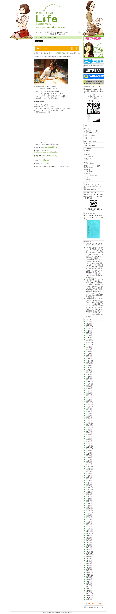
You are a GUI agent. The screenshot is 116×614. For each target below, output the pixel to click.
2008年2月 (89, 569)
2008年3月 (89, 567)
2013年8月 (89, 452)
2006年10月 (89, 597)
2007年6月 (89, 583)
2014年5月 (89, 436)
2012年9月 (89, 472)
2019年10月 (89, 328)
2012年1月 (89, 486)
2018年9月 (89, 346)
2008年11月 (89, 553)
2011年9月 (89, 493)
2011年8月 (89, 495)
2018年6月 (89, 350)
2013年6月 (89, 456)
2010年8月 (89, 516)
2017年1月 (89, 380)
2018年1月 (89, 358)
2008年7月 (89, 560)
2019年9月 (89, 330)
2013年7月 (89, 454)
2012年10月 (89, 470)
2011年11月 (89, 489)
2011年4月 (89, 502)
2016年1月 (89, 401)
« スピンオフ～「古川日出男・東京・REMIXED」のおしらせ (53, 32)
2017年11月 (89, 362)
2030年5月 (89, 321)
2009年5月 (89, 542)
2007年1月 (89, 592)
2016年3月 (89, 397)
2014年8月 (89, 431)
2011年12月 (89, 487)
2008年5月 (89, 564)
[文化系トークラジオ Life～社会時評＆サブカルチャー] (58, 14)
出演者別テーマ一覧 (92, 133)
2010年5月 (89, 521)
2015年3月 (89, 419)
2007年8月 (89, 579)
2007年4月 (89, 587)
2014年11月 (89, 426)
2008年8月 (89, 558)
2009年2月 (89, 548)
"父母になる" (46, 160)
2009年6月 (89, 541)
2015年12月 (89, 403)
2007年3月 (89, 588)
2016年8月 (89, 388)
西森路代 (88, 155)
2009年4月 (89, 544)
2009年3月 (89, 546)
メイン (75, 32)
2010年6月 (89, 519)
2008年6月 (89, 562)
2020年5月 (89, 323)
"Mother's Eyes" (51, 155)
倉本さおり (89, 162)
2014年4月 (89, 438)
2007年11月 (89, 574)
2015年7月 (89, 412)
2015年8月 (89, 410)
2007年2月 (89, 590)
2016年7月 (89, 390)
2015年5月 (89, 415)
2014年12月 (89, 424)
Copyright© (46, 612)
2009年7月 (89, 539)
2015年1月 (89, 422)
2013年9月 (89, 450)
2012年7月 (89, 475)
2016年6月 (89, 392)
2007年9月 (89, 578)
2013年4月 (89, 459)
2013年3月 (89, 461)
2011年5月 (89, 500)
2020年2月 (89, 325)
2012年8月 (89, 473)
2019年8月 (89, 332)
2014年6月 (89, 435)
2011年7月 (89, 496)
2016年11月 (89, 383)
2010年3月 (89, 525)
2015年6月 (89, 413)
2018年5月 (89, 351)
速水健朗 (87, 151)
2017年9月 (89, 365)
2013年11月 (89, 447)
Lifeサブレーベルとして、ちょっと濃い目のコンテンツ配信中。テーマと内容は (93, 187)
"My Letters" (46, 150)
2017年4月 (89, 374)
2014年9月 (89, 429)
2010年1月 (89, 528)
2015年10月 (89, 406)
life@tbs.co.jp (88, 138)
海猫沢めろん (88, 159)
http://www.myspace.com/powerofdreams (47, 157)
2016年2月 (89, 399)
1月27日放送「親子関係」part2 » (66, 33)
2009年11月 (89, 532)
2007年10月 (89, 576)
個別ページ (52, 53)
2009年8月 (89, 537)
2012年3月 (89, 482)
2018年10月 (89, 344)
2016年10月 (89, 385)
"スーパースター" (45, 163)
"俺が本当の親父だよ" (51, 147)
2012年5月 (89, 479)
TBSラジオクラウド (63, 53)
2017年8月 (89, 367)
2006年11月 (89, 595)
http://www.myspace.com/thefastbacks (46, 152)
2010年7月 (89, 518)
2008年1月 (89, 571)
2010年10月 (89, 512)
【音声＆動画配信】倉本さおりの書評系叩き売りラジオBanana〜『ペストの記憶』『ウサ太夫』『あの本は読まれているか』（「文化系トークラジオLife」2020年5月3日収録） (94, 253)
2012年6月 (89, 477)
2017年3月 (89, 376)
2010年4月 (89, 523)
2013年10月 (89, 449)
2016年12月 (89, 381)
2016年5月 (89, 394)
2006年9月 (89, 599)
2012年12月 (89, 466)
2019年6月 (89, 334)
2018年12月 (89, 341)
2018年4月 (89, 353)
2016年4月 (89, 396)
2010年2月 (89, 526)
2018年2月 (89, 357)
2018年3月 (89, 355)
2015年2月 (89, 420)
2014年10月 (89, 427)
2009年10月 (89, 534)
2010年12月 (89, 509)
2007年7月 (89, 581)
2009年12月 (89, 530)
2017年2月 (89, 378)
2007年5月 (89, 585)
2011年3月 (89, 503)
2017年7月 (89, 369)
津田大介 (93, 175)
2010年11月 (89, 510)
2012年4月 (89, 480)
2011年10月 (89, 491)
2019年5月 (89, 335)
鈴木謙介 (90, 144)
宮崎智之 (88, 170)
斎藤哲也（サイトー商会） (93, 166)
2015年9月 (89, 408)
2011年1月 (89, 507)
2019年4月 (89, 337)
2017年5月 (89, 373)
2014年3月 (89, 440)
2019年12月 (89, 327)
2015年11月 (89, 404)
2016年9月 (89, 387)
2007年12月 (89, 572)
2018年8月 (89, 348)
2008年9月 (89, 557)
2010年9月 (89, 514)
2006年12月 (89, 594)
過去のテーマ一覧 (92, 131)
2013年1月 (89, 465)
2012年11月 (89, 468)
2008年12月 (89, 551)
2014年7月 (89, 433)
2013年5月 (89, 457)
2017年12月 (89, 360)
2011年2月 (89, 505)
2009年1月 (89, 549)
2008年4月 (89, 565)
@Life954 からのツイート (91, 86)
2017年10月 (89, 364)
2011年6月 (89, 498)
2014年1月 (89, 443)
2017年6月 (89, 371)
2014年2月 (89, 442)
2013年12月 (89, 445)
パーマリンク (66, 166)
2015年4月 (89, 417)
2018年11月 (89, 343)
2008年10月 (89, 555)
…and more (87, 179)
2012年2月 (89, 484)
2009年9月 (89, 535)
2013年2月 (89, 463)
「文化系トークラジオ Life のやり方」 (94, 97)
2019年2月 (89, 339)
